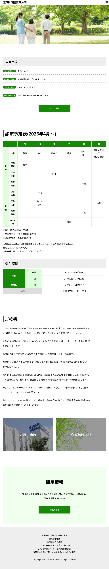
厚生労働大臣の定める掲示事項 (54, 535)
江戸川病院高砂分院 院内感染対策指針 (55, 548)
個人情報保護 (54, 538)
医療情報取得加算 (54, 542)
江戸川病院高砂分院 (15, 2)
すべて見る (54, 108)
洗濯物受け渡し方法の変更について (32, 79)
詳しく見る (54, 509)
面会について (23, 71)
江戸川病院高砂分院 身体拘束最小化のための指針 (54, 552)
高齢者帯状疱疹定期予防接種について (33, 95)
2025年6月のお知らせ (26, 87)
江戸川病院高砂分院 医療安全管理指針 (55, 545)
